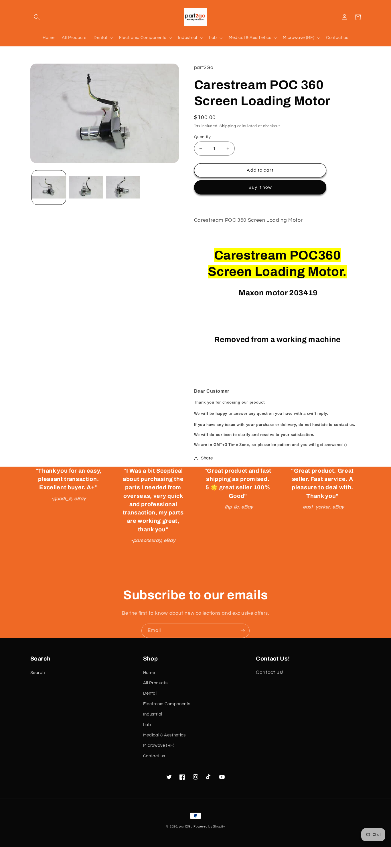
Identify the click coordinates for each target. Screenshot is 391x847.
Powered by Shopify (209, 826)
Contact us (154, 756)
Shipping (228, 126)
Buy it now (260, 187)
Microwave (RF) (159, 745)
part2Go (185, 826)
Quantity (202, 137)
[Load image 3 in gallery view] (123, 188)
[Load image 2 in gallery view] (86, 188)
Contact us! (269, 672)
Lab (147, 725)
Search (37, 673)
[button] (37, 17)
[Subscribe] (242, 631)
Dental (150, 693)
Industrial (152, 714)
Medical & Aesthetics (164, 735)
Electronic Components (166, 704)
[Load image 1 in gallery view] (49, 188)
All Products (155, 683)
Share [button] (207, 458)
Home (149, 673)
